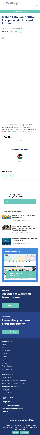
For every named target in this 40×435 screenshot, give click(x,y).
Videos (4, 363)
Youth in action (8, 374)
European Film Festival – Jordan (21, 132)
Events (4, 347)
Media (12, 176)
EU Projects (6, 390)
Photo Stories (7, 366)
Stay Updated (9, 332)
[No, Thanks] (38, 429)
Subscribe (9, 306)
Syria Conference (7, 393)
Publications (6, 350)
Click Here (10, 202)
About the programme (10, 405)
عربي (20, 140)
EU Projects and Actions (10, 386)
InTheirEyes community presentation (14, 380)
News (4, 344)
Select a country (18, 11)
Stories (4, 354)
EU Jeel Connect (7, 377)
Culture (5, 176)
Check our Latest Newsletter (16, 274)
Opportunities (7, 398)
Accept (15, 432)
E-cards (4, 357)
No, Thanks (24, 432)
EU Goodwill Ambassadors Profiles (13, 383)
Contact (5, 412)
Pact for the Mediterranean (12, 409)
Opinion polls (7, 369)
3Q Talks (5, 360)
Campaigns (6, 402)
